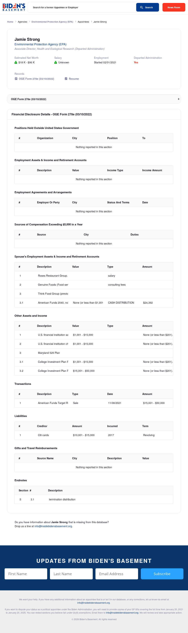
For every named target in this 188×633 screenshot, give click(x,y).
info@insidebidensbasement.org (53, 526)
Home (10, 21)
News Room (174, 7)
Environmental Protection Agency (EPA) (52, 21)
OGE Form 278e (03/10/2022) (36, 78)
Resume (74, 78)
